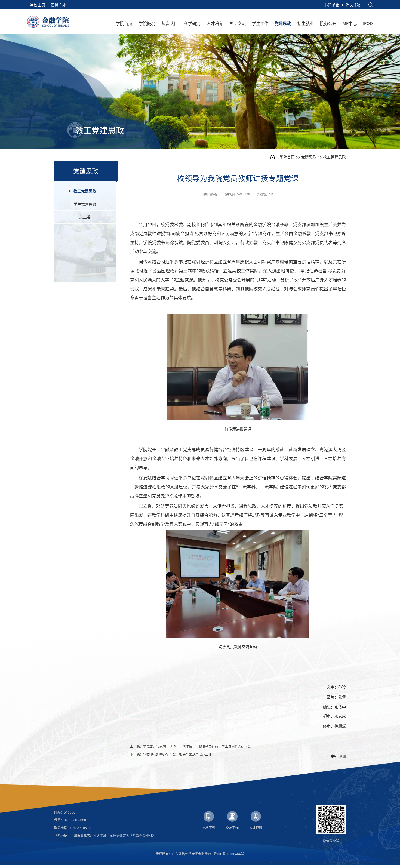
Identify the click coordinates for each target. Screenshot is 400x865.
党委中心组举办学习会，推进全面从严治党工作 (177, 754)
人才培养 (215, 23)
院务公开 (328, 23)
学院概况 (147, 23)
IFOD (368, 23)
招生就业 (305, 23)
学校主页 (37, 4)
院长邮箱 (353, 4)
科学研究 (192, 23)
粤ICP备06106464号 (229, 853)
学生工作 (260, 23)
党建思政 (283, 23)
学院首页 (124, 23)
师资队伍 (169, 23)
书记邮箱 (331, 4)
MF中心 (350, 23)
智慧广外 (58, 4)
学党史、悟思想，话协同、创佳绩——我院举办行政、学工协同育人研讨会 (197, 746)
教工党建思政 (334, 156)
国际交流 (237, 23)
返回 (342, 756)
